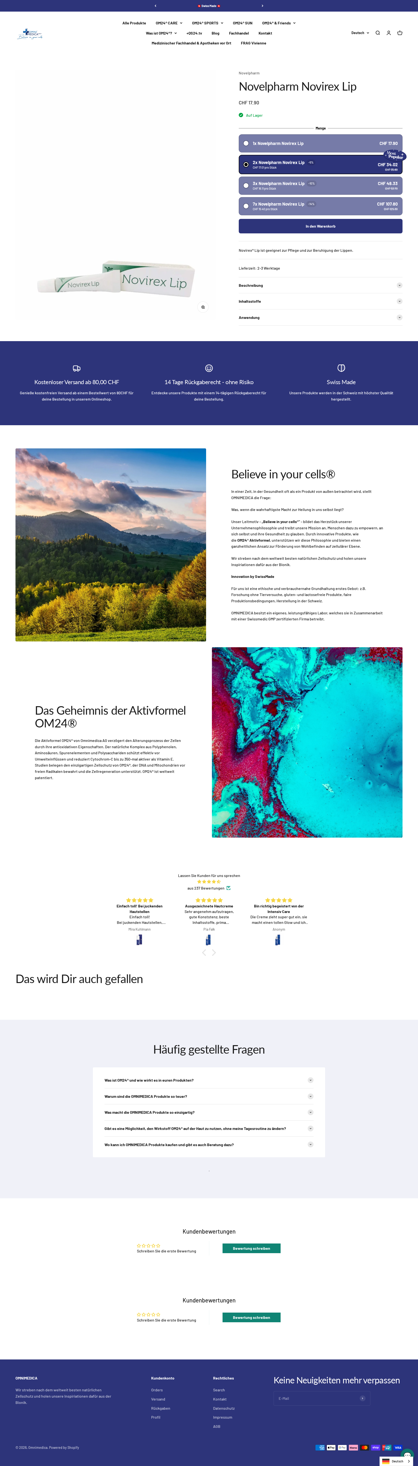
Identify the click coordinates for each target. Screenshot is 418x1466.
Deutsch (397, 1461)
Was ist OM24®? (159, 33)
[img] (209, 881)
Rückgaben (160, 1408)
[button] (321, 143)
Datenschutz (224, 1408)
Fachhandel (239, 33)
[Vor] (262, 5)
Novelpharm (249, 73)
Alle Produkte (134, 23)
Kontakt (265, 33)
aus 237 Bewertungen (205, 888)
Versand (158, 1399)
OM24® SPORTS (205, 23)
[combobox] (396, 1461)
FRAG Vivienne (253, 43)
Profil (155, 1417)
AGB (216, 1426)
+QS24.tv (194, 33)
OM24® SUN (243, 23)
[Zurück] (155, 5)
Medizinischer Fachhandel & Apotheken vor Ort (191, 43)
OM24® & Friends (276, 23)
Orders (157, 1389)
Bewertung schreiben (251, 1248)
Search (219, 1389)
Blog (215, 33)
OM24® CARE (167, 23)
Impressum (222, 1417)
